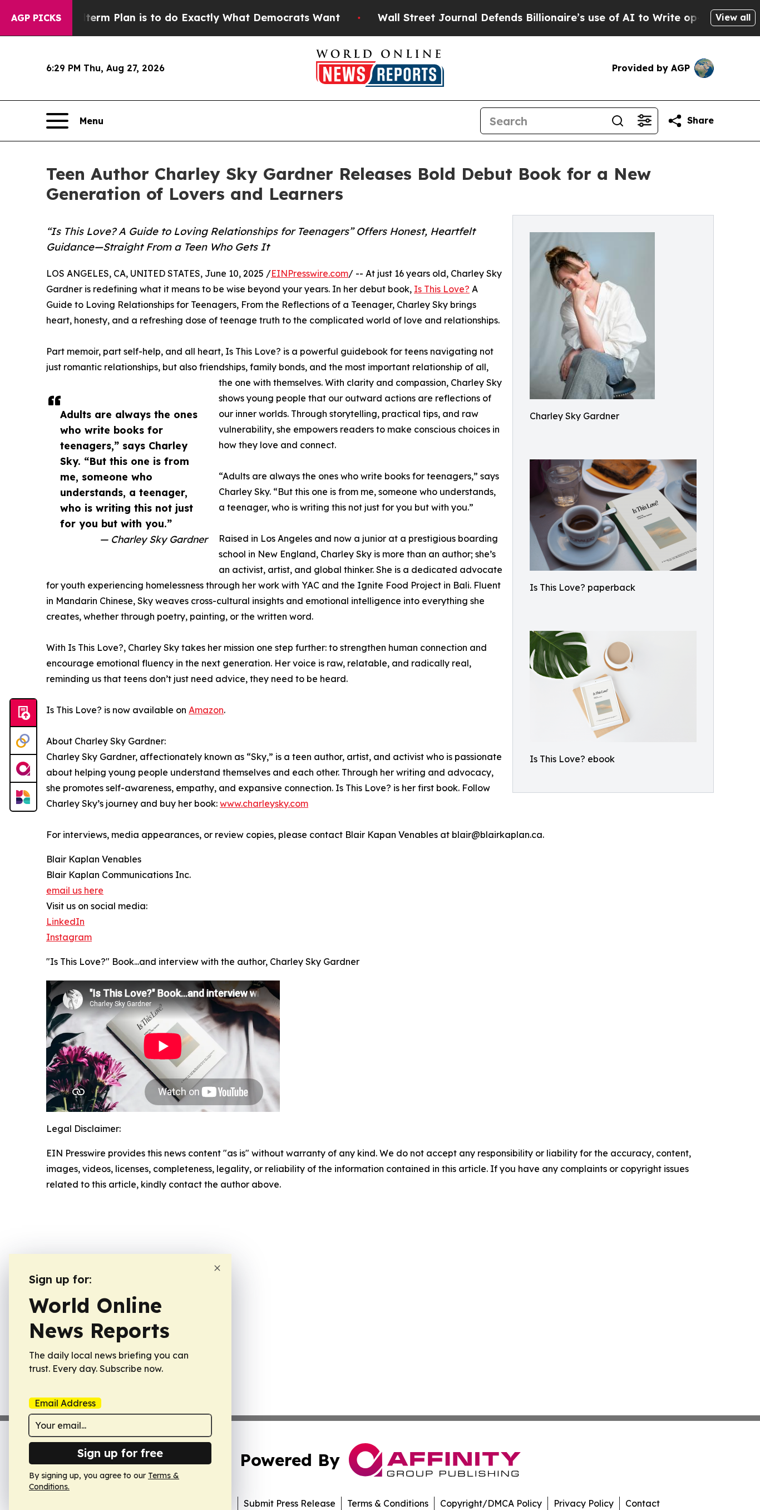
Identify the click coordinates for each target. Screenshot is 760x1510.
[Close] (217, 1268)
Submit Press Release (289, 1503)
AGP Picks (36, 17)
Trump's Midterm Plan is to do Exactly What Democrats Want (182, 17)
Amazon (206, 709)
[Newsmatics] (23, 797)
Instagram (69, 937)
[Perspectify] (23, 741)
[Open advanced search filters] (644, 121)
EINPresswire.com (309, 273)
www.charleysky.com (264, 803)
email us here (74, 890)
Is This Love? (442, 289)
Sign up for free (120, 1453)
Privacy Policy (584, 1503)
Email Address (65, 1403)
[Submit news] (23, 713)
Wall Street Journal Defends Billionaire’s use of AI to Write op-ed (546, 17)
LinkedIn (65, 921)
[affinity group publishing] (23, 769)
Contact (642, 1503)
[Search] (617, 121)
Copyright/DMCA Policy (491, 1503)
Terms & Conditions (387, 1503)
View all (733, 17)
